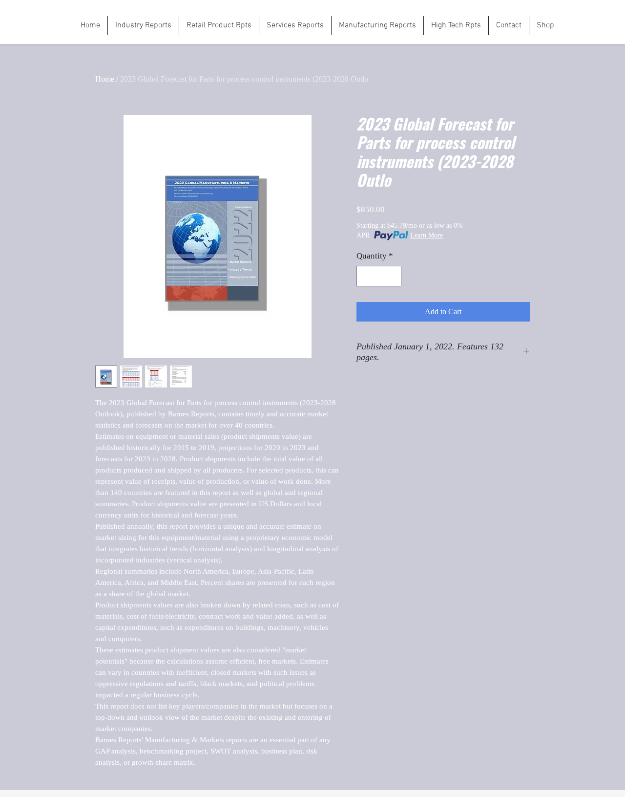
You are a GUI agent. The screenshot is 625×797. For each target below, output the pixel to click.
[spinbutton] (379, 276)
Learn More (426, 235)
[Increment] (393, 276)
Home (104, 79)
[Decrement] (365, 276)
